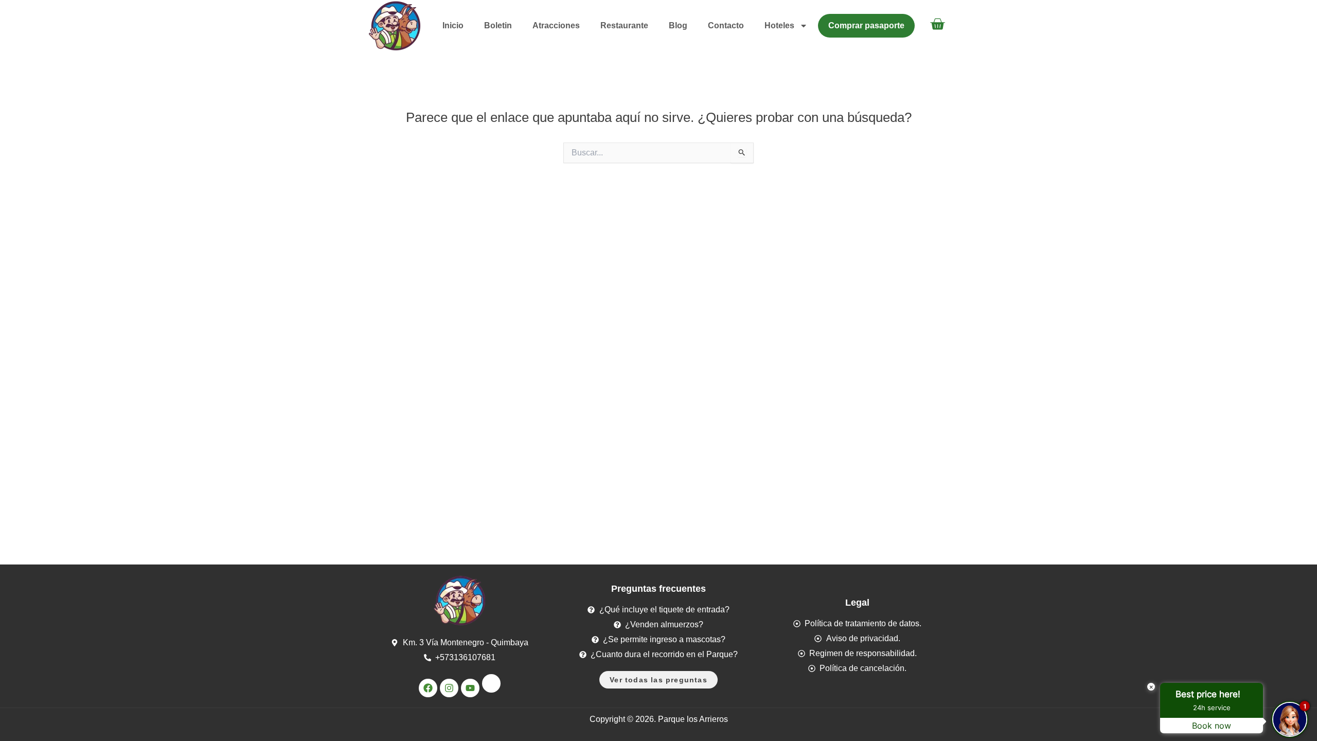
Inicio (453, 25)
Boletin (498, 25)
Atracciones (556, 25)
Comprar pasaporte (866, 25)
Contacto (726, 25)
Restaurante (624, 25)
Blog (678, 25)
